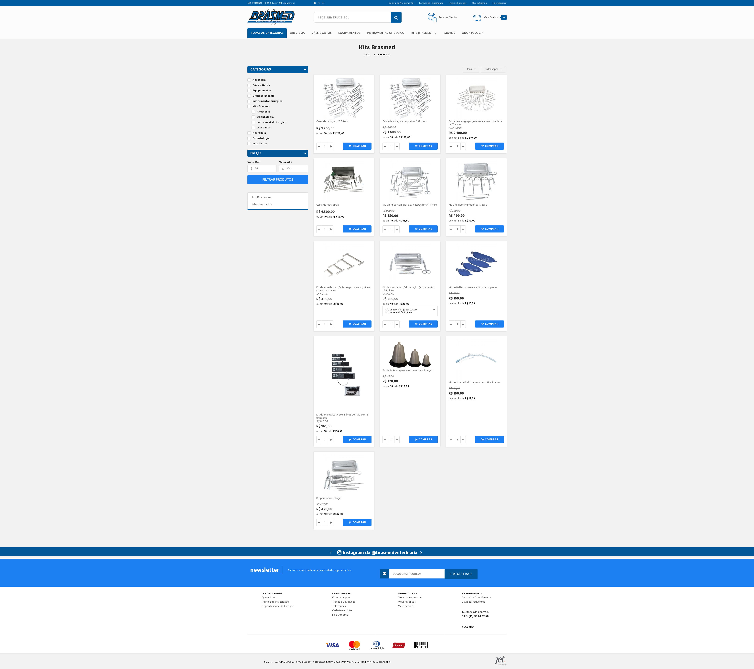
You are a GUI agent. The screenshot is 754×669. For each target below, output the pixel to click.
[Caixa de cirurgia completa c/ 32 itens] (410, 98)
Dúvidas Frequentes (473, 602)
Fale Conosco (340, 614)
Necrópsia (259, 133)
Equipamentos (349, 33)
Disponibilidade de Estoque (278, 606)
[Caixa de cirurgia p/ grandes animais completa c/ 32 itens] (476, 98)
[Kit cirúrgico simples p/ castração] (476, 181)
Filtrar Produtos (277, 179)
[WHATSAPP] (478, 632)
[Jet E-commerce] (501, 660)
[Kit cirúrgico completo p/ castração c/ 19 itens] (410, 181)
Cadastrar (461, 574)
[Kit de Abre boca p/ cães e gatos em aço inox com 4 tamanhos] (344, 264)
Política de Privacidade (275, 602)
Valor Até (285, 162)
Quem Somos (269, 597)
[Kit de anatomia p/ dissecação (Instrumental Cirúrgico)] (410, 264)
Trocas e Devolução (344, 602)
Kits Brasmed (421, 33)
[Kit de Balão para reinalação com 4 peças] (476, 264)
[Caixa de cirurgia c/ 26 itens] (344, 98)
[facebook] (316, 3)
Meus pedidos (406, 606)
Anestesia (297, 33)
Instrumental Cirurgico (385, 33)
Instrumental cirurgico (271, 122)
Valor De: (253, 162)
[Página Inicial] (271, 17)
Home (367, 55)
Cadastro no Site (342, 610)
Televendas (339, 606)
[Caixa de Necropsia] (344, 181)
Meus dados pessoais (410, 597)
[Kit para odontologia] (344, 475)
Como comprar (341, 597)
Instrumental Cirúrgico (268, 101)
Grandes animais (263, 96)
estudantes (264, 127)
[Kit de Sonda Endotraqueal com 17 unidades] (476, 359)
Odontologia (472, 33)
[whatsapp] (323, 3)
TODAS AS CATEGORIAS (267, 33)
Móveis (449, 33)
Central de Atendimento (476, 597)
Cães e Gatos (322, 33)
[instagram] (320, 3)
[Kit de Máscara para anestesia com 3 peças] (410, 353)
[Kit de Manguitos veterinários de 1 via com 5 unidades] (344, 376)
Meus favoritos (406, 602)
